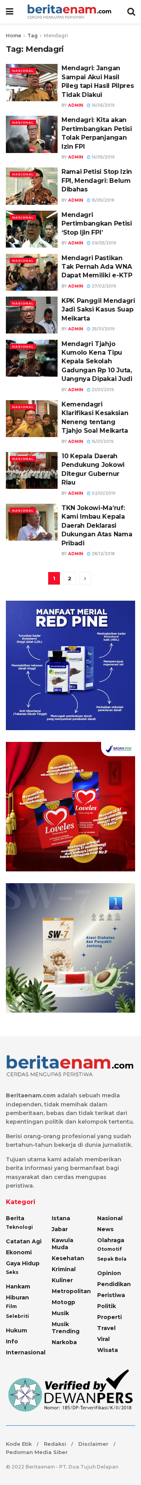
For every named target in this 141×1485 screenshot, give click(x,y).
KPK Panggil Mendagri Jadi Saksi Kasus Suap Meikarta (98, 309)
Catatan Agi (24, 1241)
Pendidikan (114, 1284)
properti (109, 1317)
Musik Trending (66, 1328)
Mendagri (56, 35)
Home (13, 35)
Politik (106, 1306)
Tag (32, 35)
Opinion (109, 1273)
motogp (63, 1302)
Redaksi (55, 1444)
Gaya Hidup (23, 1263)
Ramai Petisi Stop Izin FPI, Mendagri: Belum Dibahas (96, 180)
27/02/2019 (103, 286)
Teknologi (19, 1227)
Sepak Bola (112, 1259)
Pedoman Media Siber (37, 1452)
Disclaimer (93, 1444)
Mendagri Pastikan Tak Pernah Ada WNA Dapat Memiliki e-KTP (96, 266)
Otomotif (109, 1249)
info (12, 1341)
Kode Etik (19, 1444)
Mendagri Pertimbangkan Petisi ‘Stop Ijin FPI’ (96, 223)
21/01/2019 (102, 389)
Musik (60, 1313)
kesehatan (68, 1258)
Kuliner (62, 1280)
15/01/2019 (102, 441)
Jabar (60, 1229)
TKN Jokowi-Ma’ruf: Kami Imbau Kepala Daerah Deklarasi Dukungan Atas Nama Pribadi (96, 525)
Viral (103, 1339)
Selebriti (17, 1316)
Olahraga (110, 1240)
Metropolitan (71, 1291)
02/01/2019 (103, 493)
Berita (15, 1218)
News (105, 1229)
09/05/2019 (103, 243)
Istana (61, 1218)
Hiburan (17, 1297)
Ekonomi (19, 1252)
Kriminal (64, 1269)
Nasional (23, 71)
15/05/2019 (102, 200)
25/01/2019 (102, 329)
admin (75, 105)
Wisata (107, 1350)
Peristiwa (111, 1295)
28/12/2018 (102, 553)
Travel (106, 1328)
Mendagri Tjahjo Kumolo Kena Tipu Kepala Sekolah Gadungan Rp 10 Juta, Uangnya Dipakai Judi (96, 361)
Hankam (18, 1286)
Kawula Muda (62, 1244)
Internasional (25, 1352)
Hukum (16, 1330)
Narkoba (64, 1342)
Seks (12, 1272)
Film (11, 1306)
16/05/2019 (102, 105)
